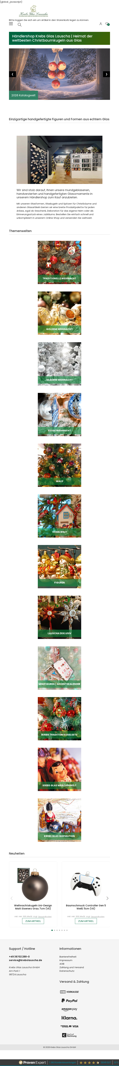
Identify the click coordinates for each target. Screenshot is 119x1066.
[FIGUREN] (59, 566)
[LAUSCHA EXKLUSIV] (59, 617)
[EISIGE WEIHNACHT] (59, 414)
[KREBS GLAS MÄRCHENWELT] (59, 769)
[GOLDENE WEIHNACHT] (59, 313)
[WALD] (59, 465)
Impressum (66, 960)
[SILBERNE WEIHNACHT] (59, 363)
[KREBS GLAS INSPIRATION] (59, 820)
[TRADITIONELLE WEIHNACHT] (59, 262)
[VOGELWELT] (59, 515)
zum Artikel (33, 921)
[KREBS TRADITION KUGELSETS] (59, 718)
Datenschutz (67, 970)
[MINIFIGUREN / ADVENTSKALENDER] (59, 668)
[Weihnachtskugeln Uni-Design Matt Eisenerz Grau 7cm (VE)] (33, 883)
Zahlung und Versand (72, 967)
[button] (52, 930)
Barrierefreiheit (68, 956)
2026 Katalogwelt (23, 95)
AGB (62, 963)
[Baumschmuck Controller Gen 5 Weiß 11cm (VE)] (86, 883)
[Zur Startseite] (34, 10)
